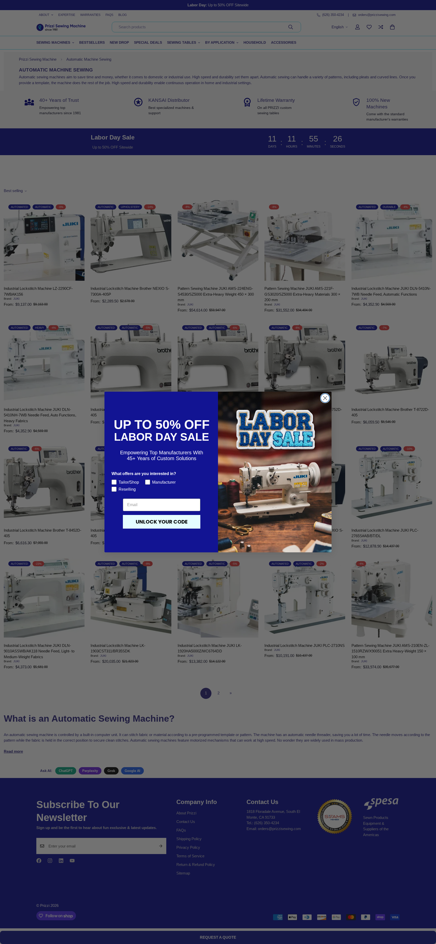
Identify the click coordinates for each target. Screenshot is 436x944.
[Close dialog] (325, 398)
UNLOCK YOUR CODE (161, 521)
